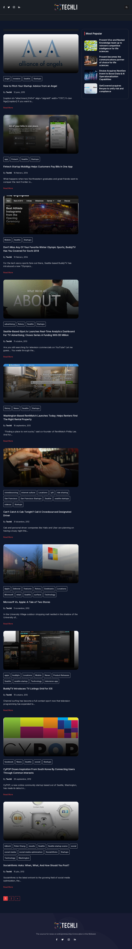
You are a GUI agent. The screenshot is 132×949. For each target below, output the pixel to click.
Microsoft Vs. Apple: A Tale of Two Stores (26, 602)
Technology (49, 595)
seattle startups (62, 498)
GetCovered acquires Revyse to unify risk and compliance (111, 88)
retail (18, 595)
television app (51, 681)
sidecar (8, 504)
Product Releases (61, 675)
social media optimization (31, 852)
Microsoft (9, 595)
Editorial (16, 589)
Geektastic (49, 589)
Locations (43, 492)
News (16, 408)
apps (7, 675)
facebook (9, 762)
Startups (37, 78)
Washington (24, 858)
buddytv (16, 675)
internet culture (28, 492)
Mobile (8, 240)
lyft (52, 492)
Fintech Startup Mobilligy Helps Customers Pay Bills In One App (38, 166)
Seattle (27, 78)
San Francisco (11, 498)
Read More (8, 108)
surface (37, 595)
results (32, 846)
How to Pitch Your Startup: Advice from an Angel (30, 86)
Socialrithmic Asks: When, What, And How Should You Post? (36, 865)
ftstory (21, 324)
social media (10, 852)
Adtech (8, 846)
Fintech (14, 159)
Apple (7, 589)
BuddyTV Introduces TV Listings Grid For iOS (27, 688)
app (6, 159)
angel (7, 78)
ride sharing (62, 492)
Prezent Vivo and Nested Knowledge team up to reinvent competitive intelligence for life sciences (112, 46)
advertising (10, 324)
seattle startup (21, 681)
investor (16, 78)
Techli (9, 92)
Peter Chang (19, 846)
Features (28, 589)
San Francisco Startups (31, 498)
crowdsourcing (11, 492)
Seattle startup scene (58, 846)
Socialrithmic (51, 852)
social (37, 762)
